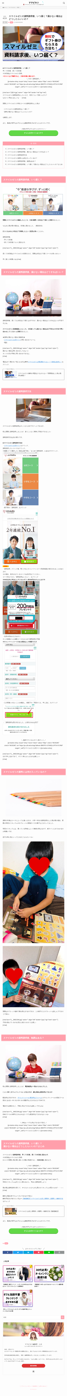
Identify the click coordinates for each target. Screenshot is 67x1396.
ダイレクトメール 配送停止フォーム (30, 1098)
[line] (33, 1371)
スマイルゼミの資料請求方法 (17, 155)
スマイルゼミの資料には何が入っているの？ (22, 158)
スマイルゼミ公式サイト (12, 340)
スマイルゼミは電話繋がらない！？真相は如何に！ (45, 362)
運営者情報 (33, 1365)
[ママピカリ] (33, 3)
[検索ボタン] (64, 3)
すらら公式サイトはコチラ (33, 133)
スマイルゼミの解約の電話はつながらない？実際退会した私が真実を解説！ (39, 374)
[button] (8, 1252)
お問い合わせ (42, 1386)
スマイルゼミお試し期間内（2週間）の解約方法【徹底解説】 (38, 1211)
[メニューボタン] (3, 3)
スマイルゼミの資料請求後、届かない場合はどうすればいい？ (28, 152)
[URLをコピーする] (59, 1252)
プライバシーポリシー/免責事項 (29, 1386)
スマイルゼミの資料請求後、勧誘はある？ (22, 161)
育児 (11, 22)
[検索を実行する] (62, 1317)
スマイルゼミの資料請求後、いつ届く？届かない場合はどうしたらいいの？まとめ (35, 164)
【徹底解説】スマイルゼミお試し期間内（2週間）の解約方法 (42, 1198)
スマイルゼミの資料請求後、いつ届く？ (21, 149)
